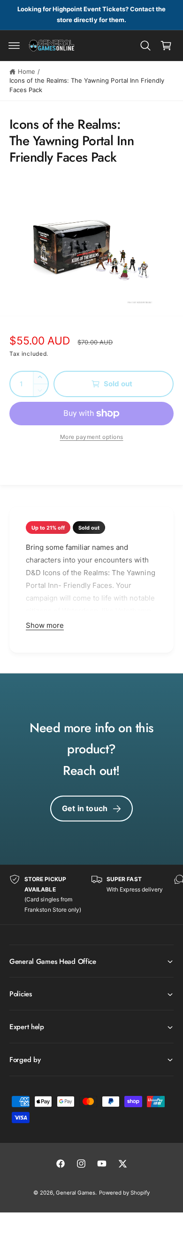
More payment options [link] (91, 436)
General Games (75, 1192)
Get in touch (84, 808)
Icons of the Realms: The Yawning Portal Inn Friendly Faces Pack (86, 85)
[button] (14, 45)
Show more (45, 625)
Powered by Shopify (124, 1192)
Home (26, 71)
